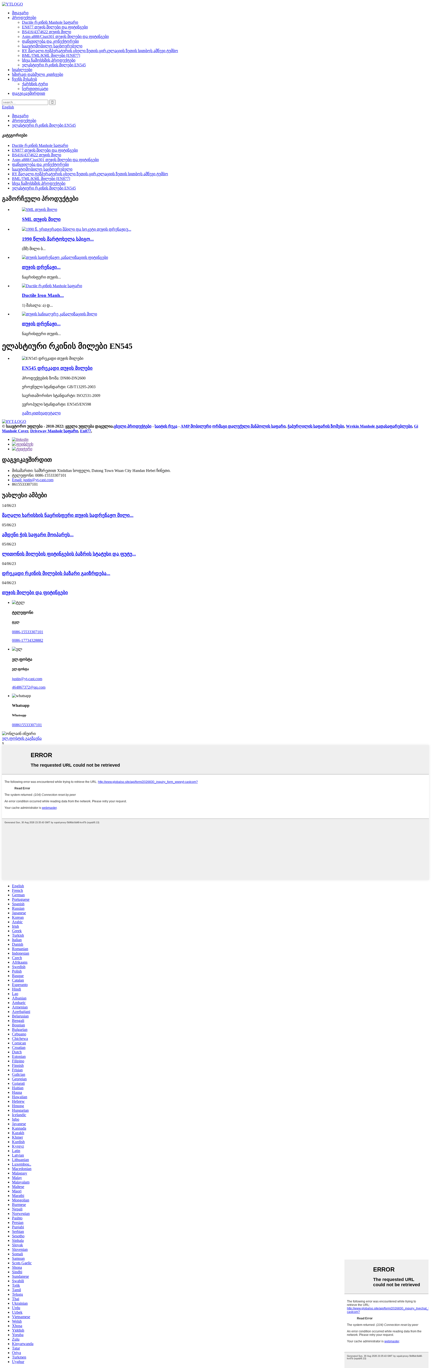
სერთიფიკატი (35, 89)
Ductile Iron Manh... (43, 295)
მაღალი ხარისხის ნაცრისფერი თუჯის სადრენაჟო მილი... (67, 515)
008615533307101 (27, 725)
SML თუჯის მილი (41, 219)
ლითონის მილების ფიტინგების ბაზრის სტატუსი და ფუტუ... (69, 553)
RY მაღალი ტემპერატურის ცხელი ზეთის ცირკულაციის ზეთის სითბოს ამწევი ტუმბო (100, 51)
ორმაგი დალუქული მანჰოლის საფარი (249, 426)
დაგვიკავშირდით (28, 93)
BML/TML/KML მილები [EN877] (51, 55)
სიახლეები (22, 70)
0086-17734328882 (27, 640)
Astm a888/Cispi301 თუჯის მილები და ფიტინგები (65, 36)
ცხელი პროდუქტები (132, 426)
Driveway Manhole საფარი (54, 431)
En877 (85, 431)
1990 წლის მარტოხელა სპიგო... (58, 239)
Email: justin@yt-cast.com (32, 480)
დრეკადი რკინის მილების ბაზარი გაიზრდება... (56, 573)
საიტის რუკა (166, 426)
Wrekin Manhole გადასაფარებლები (379, 426)
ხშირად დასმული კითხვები (37, 74)
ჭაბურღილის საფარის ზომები (316, 426)
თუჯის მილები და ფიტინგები (35, 592)
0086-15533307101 (27, 632)
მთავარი (20, 13)
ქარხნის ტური (35, 84)
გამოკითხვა (33, 413)
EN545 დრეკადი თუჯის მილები (57, 368)
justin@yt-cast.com (27, 679)
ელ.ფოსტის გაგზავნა (22, 738)
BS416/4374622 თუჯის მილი (46, 32)
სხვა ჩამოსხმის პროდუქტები (48, 60)
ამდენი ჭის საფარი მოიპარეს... (38, 534)
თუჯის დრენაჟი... (41, 267)
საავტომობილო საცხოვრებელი (52, 46)
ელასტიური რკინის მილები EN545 (54, 65)
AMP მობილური (196, 426)
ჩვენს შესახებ (24, 79)
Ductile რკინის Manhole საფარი (50, 22)
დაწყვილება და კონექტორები (50, 41)
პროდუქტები (24, 17)
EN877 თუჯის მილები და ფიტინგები (55, 27)
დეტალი (53, 413)
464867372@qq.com (28, 687)
